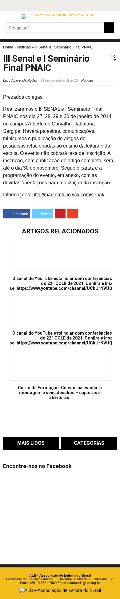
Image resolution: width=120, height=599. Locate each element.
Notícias (24, 47)
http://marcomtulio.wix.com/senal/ (68, 194)
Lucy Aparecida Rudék (20, 80)
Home (8, 47)
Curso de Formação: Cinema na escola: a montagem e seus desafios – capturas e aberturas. (60, 392)
